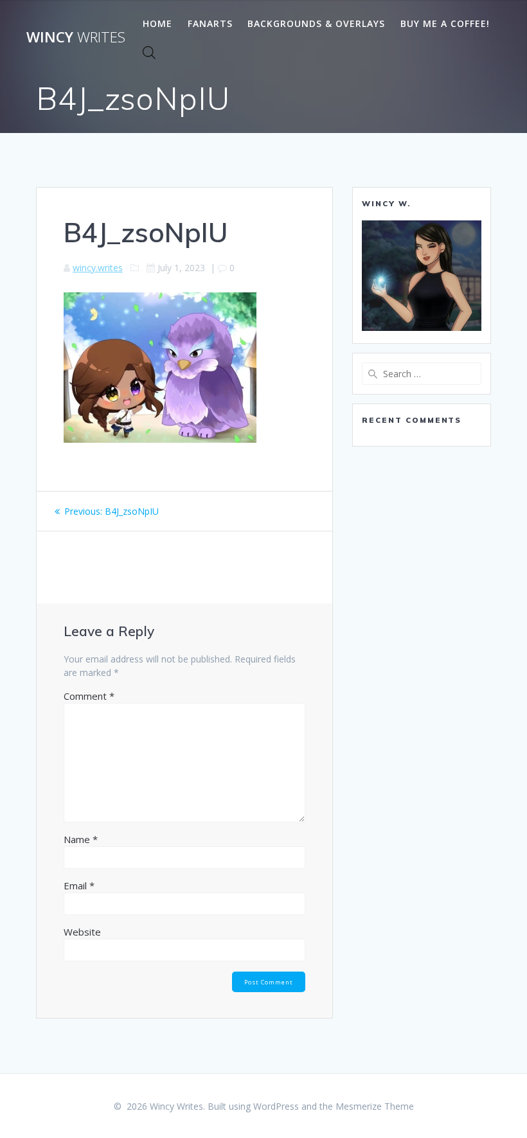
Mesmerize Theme (374, 1106)
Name (81, 839)
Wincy (75, 37)
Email (79, 885)
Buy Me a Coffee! (445, 23)
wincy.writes (98, 268)
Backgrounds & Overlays (316, 23)
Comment (89, 695)
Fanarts (210, 23)
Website (82, 931)
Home (157, 23)
